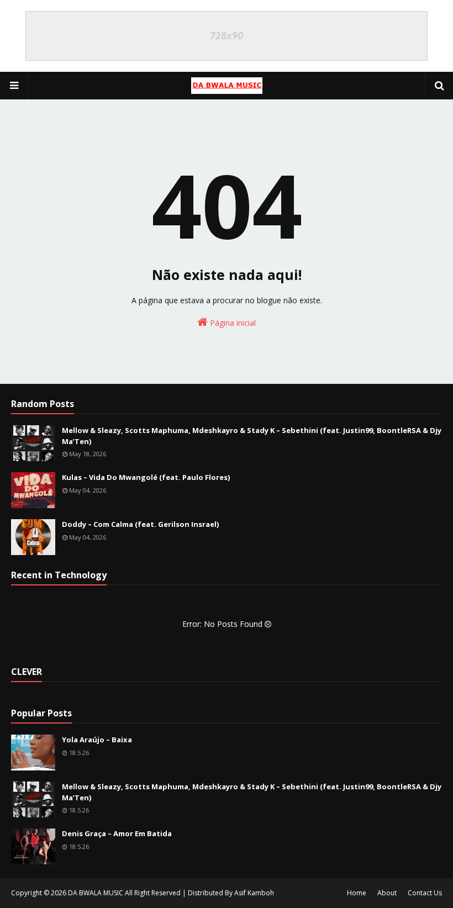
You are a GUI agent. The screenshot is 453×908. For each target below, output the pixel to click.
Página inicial (232, 323)
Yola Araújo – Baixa (97, 740)
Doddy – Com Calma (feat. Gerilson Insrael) (140, 524)
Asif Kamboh (254, 893)
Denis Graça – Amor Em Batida (117, 833)
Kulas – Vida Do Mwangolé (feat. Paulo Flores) (146, 477)
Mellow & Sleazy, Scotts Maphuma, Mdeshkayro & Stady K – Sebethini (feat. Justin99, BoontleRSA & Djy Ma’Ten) (251, 435)
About (387, 893)
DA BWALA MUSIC (95, 893)
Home (356, 893)
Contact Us (425, 893)
